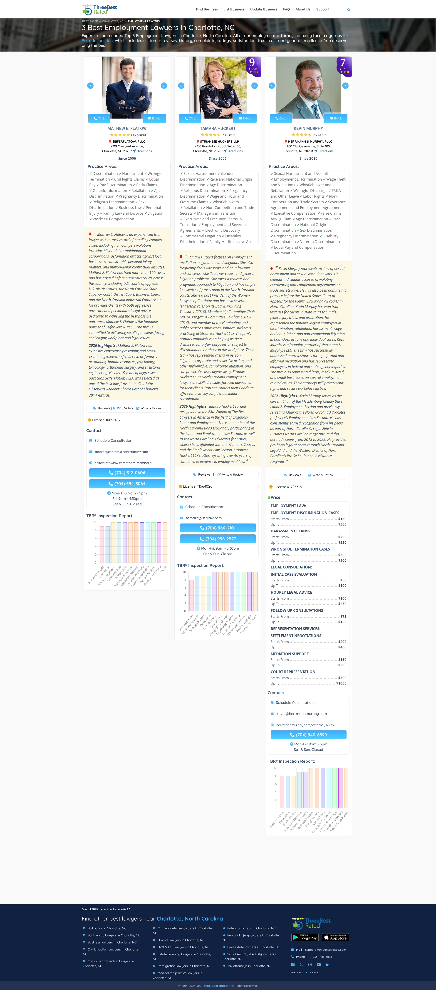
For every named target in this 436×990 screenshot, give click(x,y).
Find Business (207, 9)
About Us (303, 9)
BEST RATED (90, 21)
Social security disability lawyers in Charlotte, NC (250, 956)
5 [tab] (134, 108)
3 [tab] (126, 108)
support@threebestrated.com (325, 949)
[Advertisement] (218, 872)
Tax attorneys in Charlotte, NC (248, 966)
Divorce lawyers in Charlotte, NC (180, 940)
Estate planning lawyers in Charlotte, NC (182, 956)
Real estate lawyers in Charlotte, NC (253, 947)
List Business (234, 9)
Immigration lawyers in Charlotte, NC (184, 966)
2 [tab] (123, 108)
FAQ (286, 9)
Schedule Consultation (113, 440)
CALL (101, 118)
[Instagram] (310, 964)
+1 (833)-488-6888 (320, 956)
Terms (313, 972)
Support (322, 9)
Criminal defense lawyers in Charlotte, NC (183, 930)
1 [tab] (119, 108)
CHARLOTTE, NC (112, 21)
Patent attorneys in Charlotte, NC (250, 928)
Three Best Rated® (215, 986)
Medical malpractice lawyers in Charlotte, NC (177, 975)
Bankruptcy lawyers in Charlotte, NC (113, 935)
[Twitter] (301, 964)
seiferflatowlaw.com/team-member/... (124, 463)
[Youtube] (319, 964)
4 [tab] (130, 108)
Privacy (298, 972)
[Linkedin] (327, 964)
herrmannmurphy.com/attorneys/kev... (306, 725)
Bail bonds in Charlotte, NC (106, 928)
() (138, 134)
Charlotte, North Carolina (190, 918)
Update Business (263, 9)
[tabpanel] (127, 88)
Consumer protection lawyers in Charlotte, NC (108, 963)
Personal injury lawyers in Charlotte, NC (251, 937)
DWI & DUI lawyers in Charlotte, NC (183, 947)
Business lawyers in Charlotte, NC (111, 942)
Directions (144, 151)
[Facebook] (293, 964)
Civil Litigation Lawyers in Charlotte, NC (111, 951)
